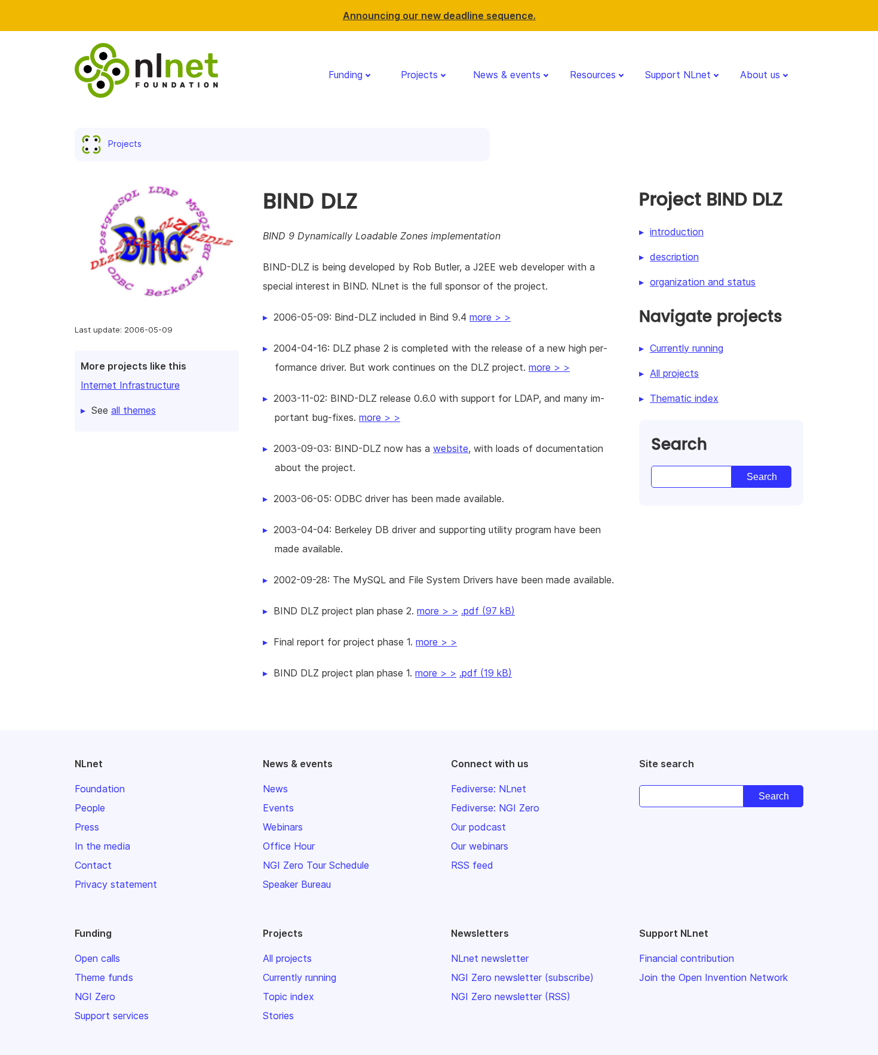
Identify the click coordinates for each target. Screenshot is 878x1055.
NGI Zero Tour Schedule (316, 865)
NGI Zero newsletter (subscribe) (522, 977)
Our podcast (478, 827)
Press (87, 827)
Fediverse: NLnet (488, 789)
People (90, 808)
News (275, 789)
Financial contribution (686, 958)
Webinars (283, 827)
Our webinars (479, 846)
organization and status (703, 282)
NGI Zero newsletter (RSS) (510, 996)
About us (760, 75)
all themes (133, 410)
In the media (102, 846)
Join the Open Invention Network (713, 977)
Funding (346, 75)
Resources (593, 75)
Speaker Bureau (297, 884)
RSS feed (472, 865)
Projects (419, 75)
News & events (507, 75)
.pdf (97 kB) (488, 611)
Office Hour (289, 846)
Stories (278, 1016)
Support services (112, 1016)
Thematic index (684, 398)
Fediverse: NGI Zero (495, 808)
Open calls (97, 958)
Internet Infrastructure (130, 385)
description (674, 257)
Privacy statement (116, 884)
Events (278, 808)
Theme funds (104, 977)
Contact (93, 865)
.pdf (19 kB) (485, 673)
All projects (674, 373)
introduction (677, 232)
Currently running (686, 348)
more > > (490, 317)
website (450, 448)
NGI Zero (95, 996)
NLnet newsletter (490, 958)
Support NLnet (678, 75)
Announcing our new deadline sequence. (439, 15)
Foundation (100, 789)
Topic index (288, 996)
